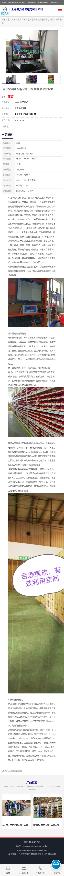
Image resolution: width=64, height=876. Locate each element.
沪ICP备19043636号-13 (40, 846)
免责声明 (33, 854)
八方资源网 (24, 854)
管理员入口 (42, 854)
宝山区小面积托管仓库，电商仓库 (17, 825)
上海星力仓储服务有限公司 (26, 851)
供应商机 (21, 20)
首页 (13, 20)
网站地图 (52, 854)
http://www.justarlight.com (12, 771)
